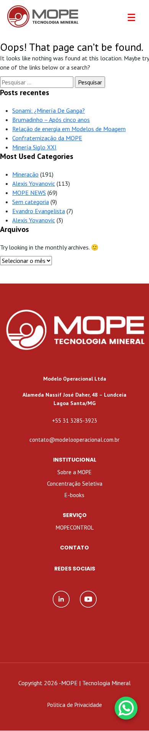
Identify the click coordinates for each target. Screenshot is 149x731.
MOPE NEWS (29, 192)
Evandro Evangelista (38, 211)
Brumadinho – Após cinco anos (51, 119)
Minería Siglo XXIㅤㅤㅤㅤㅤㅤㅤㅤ (34, 147)
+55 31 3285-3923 (74, 420)
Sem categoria (30, 202)
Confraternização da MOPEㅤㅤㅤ (47, 138)
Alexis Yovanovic (33, 183)
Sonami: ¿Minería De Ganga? (48, 110)
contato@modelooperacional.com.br (74, 439)
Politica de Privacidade (74, 704)
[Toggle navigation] (131, 17)
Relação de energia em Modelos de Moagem (69, 129)
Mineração (25, 174)
